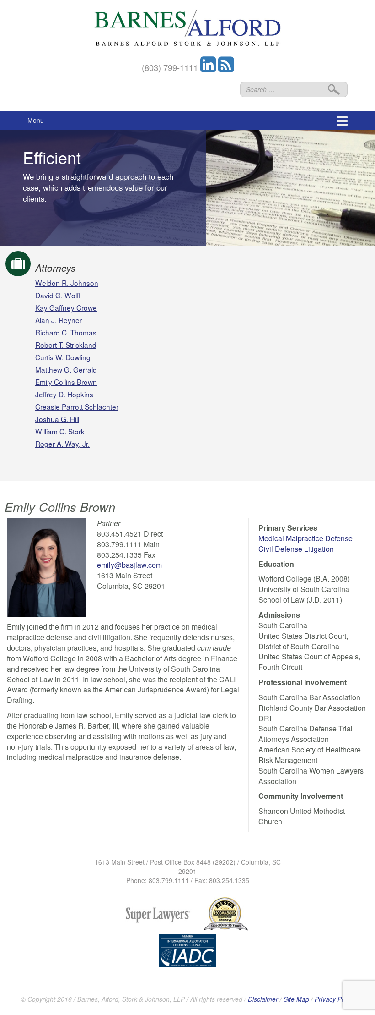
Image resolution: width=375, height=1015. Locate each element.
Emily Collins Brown (66, 382)
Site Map (296, 999)
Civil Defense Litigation (296, 548)
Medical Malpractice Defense (305, 538)
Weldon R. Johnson (66, 283)
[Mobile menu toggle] (342, 120)
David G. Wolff (57, 295)
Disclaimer (263, 999)
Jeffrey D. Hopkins (64, 394)
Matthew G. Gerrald (66, 369)
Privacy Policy (334, 999)
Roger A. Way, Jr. (62, 444)
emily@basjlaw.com (129, 565)
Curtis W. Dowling (63, 357)
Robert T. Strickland (65, 345)
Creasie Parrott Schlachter (76, 406)
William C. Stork (60, 431)
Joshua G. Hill (57, 419)
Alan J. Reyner (58, 320)
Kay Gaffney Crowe (66, 307)
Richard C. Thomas (65, 332)
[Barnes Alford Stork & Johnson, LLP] (187, 26)
